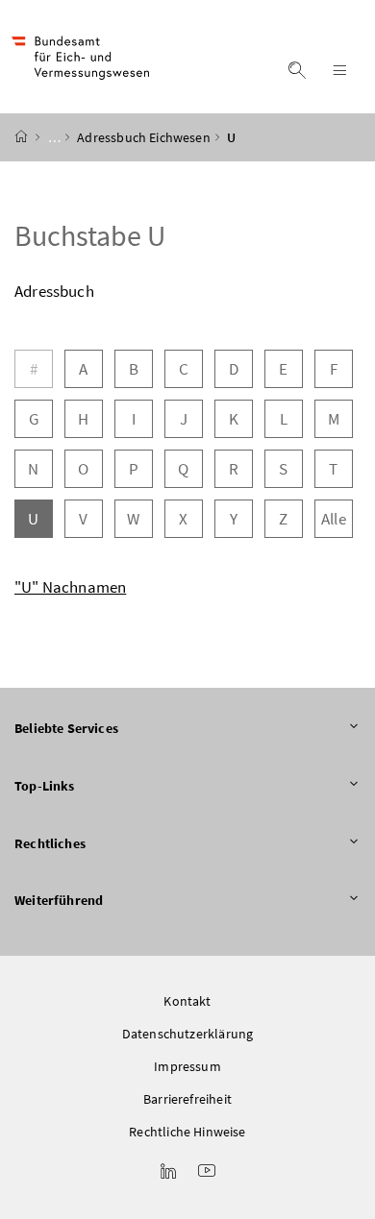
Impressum (187, 1066)
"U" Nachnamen (70, 586)
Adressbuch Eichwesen (144, 137)
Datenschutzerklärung (188, 1033)
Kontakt (187, 1001)
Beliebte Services (66, 728)
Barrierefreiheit (187, 1099)
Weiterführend (58, 900)
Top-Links (44, 785)
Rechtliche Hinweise (187, 1131)
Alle (333, 518)
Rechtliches (50, 843)
